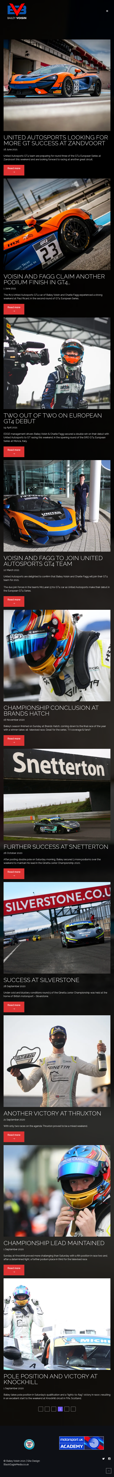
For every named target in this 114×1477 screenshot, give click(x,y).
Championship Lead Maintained (54, 1242)
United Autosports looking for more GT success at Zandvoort (56, 140)
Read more (16, 171)
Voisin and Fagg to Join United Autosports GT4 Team (53, 560)
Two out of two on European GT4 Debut (53, 418)
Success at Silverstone (41, 979)
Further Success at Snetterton (56, 846)
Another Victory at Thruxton (52, 1113)
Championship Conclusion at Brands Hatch (51, 710)
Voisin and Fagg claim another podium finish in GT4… (54, 279)
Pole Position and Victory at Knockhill (50, 1379)
